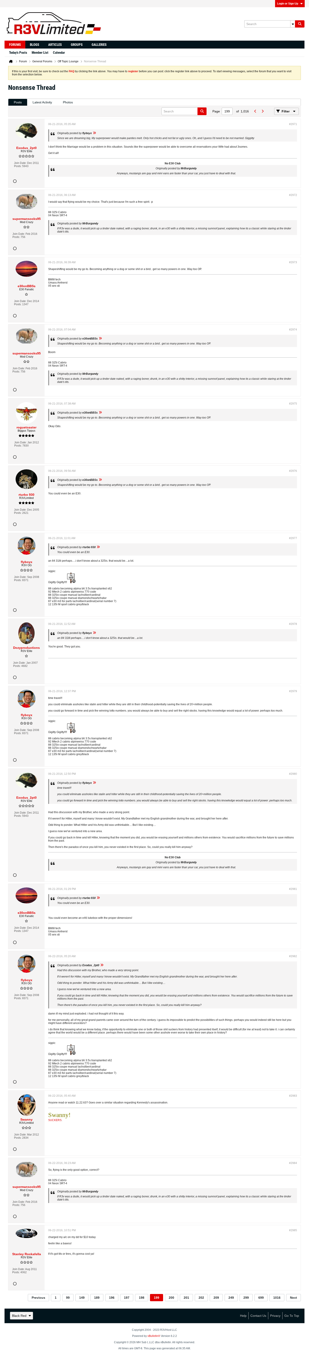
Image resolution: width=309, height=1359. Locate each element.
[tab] (17, 102)
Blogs (34, 45)
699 (261, 1297)
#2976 (293, 470)
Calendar (59, 53)
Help (243, 1315)
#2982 (293, 956)
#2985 (293, 1230)
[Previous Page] (255, 111)
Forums (15, 45)
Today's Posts (18, 53)
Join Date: (20, 163)
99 (68, 1297)
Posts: (17, 166)
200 (171, 1297)
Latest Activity (42, 102)
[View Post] (94, 133)
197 (126, 1297)
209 (216, 1297)
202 (201, 1297)
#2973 (293, 262)
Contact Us (258, 1315)
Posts (18, 102)
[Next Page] (262, 111)
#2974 (293, 329)
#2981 (293, 889)
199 (156, 1297)
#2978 (293, 624)
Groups (77, 45)
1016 (276, 1297)
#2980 (293, 773)
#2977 (293, 538)
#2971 (293, 124)
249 (231, 1297)
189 (97, 1297)
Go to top (291, 1315)
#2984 (293, 1163)
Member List (40, 53)
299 (246, 1297)
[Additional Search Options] (292, 24)
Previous (38, 1297)
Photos (68, 102)
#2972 (293, 195)
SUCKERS (55, 1120)
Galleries (99, 45)
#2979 (293, 691)
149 (82, 1297)
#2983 (293, 1095)
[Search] (299, 24)
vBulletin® (153, 1336)
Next (293, 1297)
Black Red (19, 1315)
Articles (55, 45)
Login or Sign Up (287, 3)
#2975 (293, 403)
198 (141, 1297)
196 (111, 1297)
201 (186, 1297)
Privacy (275, 1315)
